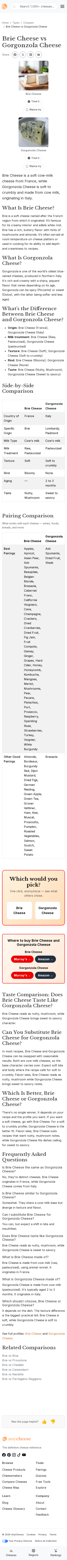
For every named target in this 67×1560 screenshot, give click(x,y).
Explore (41, 1487)
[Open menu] (62, 6)
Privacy (42, 1534)
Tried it (35, 101)
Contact (41, 1508)
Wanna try (35, 109)
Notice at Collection (46, 1541)
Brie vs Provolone (14, 1360)
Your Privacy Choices (20, 1541)
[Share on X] (23, 54)
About (40, 1502)
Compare (28, 22)
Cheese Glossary (13, 1508)
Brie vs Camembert (15, 1369)
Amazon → (45, 959)
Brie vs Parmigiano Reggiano (21, 1379)
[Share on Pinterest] (31, 54)
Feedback (42, 1514)
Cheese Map (10, 1487)
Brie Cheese (33, 408)
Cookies (31, 1534)
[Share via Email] (38, 54)
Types (16, 22)
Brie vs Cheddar (13, 1365)
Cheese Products (13, 1469)
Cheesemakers (12, 1475)
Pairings (41, 1469)
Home (5, 22)
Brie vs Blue (10, 1355)
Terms (52, 1534)
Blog (5, 1502)
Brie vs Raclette (13, 1374)
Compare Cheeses (14, 1481)
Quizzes (41, 1475)
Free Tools (43, 1481)
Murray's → (22, 959)
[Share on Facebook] (15, 54)
